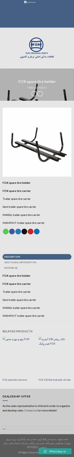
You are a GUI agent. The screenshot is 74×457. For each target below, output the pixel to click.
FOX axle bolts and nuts (15, 379)
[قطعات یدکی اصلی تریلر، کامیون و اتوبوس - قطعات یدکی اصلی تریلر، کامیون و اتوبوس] (37, 48)
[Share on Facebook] (12, 232)
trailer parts (37, 87)
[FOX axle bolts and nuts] (19, 356)
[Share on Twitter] (18, 232)
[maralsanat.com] (37, 14)
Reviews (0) (11, 267)
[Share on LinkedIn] (37, 232)
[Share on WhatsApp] (6, 232)
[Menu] (5, 48)
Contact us (30, 410)
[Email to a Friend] (24, 232)
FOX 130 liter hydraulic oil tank (55, 379)
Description (12, 256)
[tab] (37, 257)
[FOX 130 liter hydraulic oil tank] (55, 356)
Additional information (20, 262)
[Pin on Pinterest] (30, 232)
